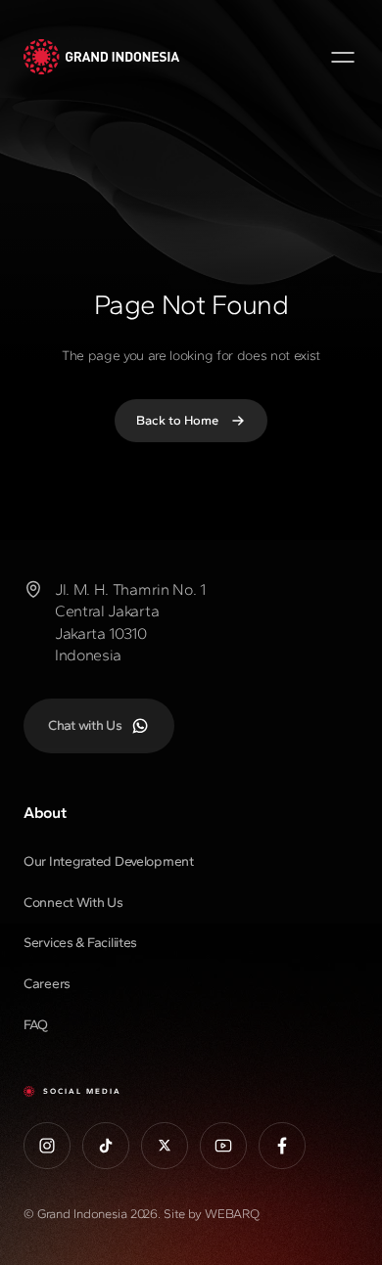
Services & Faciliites (80, 942)
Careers (47, 983)
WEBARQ (232, 1213)
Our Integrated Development (109, 861)
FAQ (36, 1025)
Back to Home (177, 420)
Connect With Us (73, 902)
